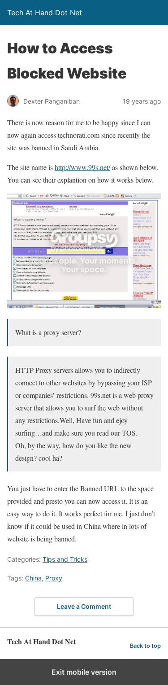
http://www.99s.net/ (82, 167)
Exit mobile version (84, 672)
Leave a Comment (84, 606)
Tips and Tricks (65, 559)
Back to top (145, 645)
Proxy (53, 578)
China (33, 578)
